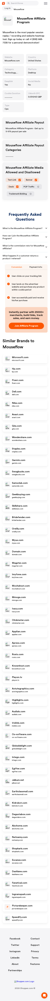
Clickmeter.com (20, 620)
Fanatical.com (19, 883)
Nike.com (17, 403)
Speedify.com (19, 917)
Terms (35, 958)
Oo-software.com (22, 734)
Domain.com (19, 551)
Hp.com (16, 369)
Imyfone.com (19, 574)
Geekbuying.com (21, 494)
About (15, 964)
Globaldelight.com (22, 746)
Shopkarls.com (20, 848)
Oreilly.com (18, 529)
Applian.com (19, 631)
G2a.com (17, 426)
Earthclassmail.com (22, 791)
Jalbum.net (18, 780)
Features (35, 964)
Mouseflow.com (12, 61)
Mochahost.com (21, 586)
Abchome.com (20, 826)
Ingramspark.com (21, 894)
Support (35, 945)
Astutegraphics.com (23, 688)
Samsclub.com (20, 483)
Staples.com (18, 449)
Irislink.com (18, 723)
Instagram (15, 951)
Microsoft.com (20, 357)
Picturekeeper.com (22, 906)
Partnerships (15, 970)
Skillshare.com (19, 506)
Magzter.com (19, 563)
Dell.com (16, 391)
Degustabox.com (21, 814)
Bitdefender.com (21, 517)
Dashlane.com (19, 871)
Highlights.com (20, 700)
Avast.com (17, 414)
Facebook (15, 939)
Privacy (35, 951)
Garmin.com (18, 460)
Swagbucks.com (21, 471)
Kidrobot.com (19, 803)
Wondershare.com (22, 437)
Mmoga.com (19, 597)
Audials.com (18, 711)
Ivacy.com (17, 609)
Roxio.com (17, 654)
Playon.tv (17, 677)
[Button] (8, 3)
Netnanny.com (20, 837)
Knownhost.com (21, 666)
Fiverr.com (17, 380)
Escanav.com (19, 860)
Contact (35, 939)
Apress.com (18, 643)
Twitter (15, 945)
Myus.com (17, 540)
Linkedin (15, 958)
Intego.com (18, 757)
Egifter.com (18, 768)
